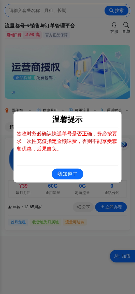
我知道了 (67, 173)
